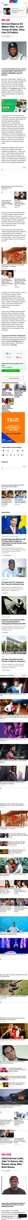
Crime (3, 536)
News (14, 536)
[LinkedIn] (10, 455)
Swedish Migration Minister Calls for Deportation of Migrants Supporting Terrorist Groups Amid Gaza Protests (14, 542)
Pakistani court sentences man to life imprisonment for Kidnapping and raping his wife (14, 622)
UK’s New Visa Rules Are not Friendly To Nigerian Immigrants (13, 660)
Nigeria (6, 579)
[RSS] (7, 455)
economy (7, 536)
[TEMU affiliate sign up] (13, 427)
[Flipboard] (3, 455)
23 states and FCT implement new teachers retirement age (13, 583)
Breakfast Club (16, 88)
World (17, 536)
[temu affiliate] (14, 105)
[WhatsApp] (14, 455)
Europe (10, 536)
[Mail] (18, 455)
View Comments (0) (14, 378)
